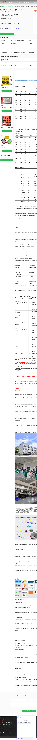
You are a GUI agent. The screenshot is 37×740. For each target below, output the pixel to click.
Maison (10, 2)
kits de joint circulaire (24, 685)
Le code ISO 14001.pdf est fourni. (21, 366)
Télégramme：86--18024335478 (6, 722)
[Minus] (34, 717)
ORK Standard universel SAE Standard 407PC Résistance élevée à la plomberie (7, 128)
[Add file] (18, 738)
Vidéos (20, 2)
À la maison (3, 6)
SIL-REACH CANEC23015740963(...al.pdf (12, 28)
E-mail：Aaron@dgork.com (5, 724)
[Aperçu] (3, 2)
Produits (15, 2)
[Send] (34, 738)
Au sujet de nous (27, 2)
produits (7, 6)
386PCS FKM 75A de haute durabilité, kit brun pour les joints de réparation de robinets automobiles (7, 88)
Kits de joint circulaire (12, 6)
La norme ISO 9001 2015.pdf (20, 364)
